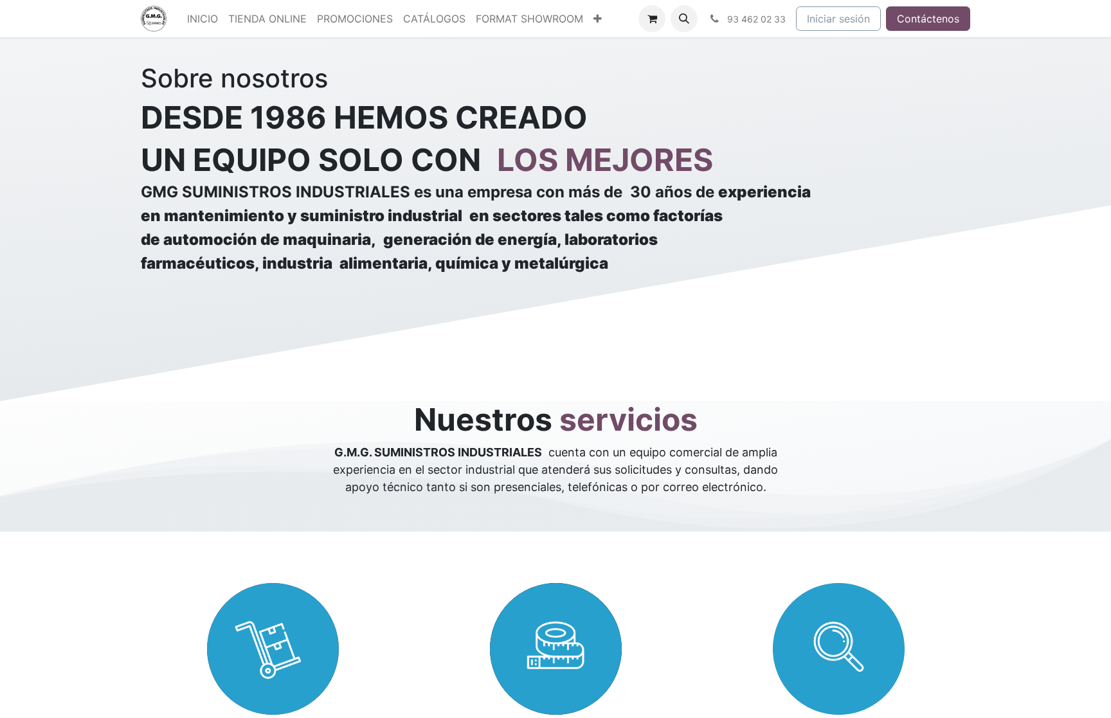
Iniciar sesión (838, 18)
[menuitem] (202, 18)
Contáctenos (928, 18)
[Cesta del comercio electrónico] (651, 18)
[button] (684, 18)
